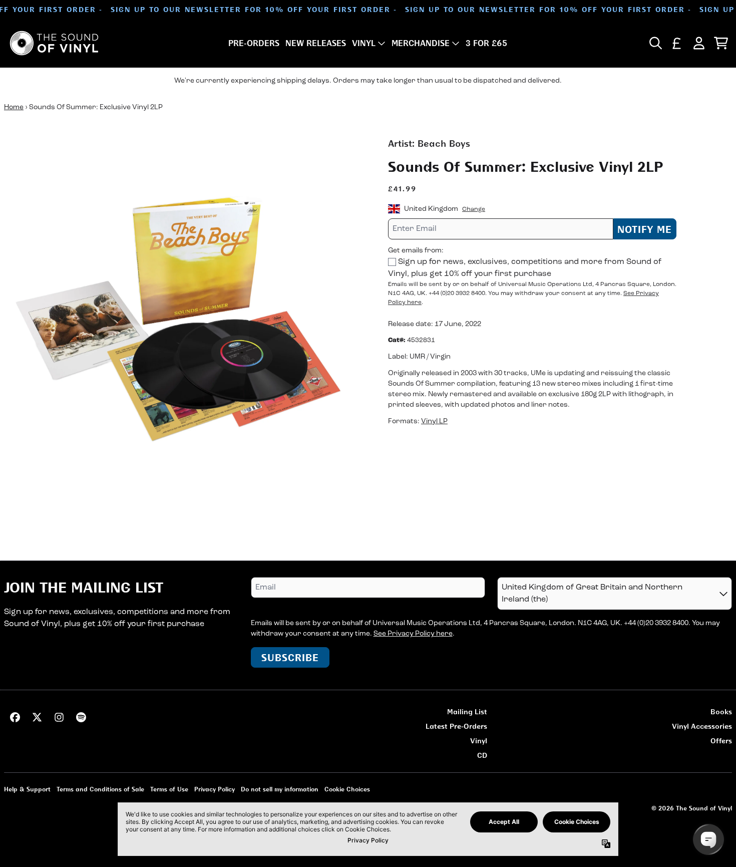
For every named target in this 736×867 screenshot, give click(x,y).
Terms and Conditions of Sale (100, 789)
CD (482, 755)
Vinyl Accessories (702, 726)
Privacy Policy (214, 789)
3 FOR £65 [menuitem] (486, 43)
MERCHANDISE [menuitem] (421, 43)
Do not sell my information (279, 789)
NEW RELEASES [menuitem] (315, 43)
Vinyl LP (434, 421)
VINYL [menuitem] (364, 43)
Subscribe (290, 657)
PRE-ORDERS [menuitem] (253, 43)
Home (14, 107)
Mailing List (467, 711)
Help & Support (27, 789)
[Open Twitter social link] (37, 717)
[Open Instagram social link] (59, 717)
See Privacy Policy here (413, 634)
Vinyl (478, 740)
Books (721, 711)
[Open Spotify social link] (81, 717)
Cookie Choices (347, 789)
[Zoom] (186, 319)
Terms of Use (169, 789)
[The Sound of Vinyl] (54, 43)
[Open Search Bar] (655, 43)
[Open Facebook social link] (15, 717)
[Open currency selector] (677, 43)
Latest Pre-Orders (456, 726)
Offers (721, 740)
